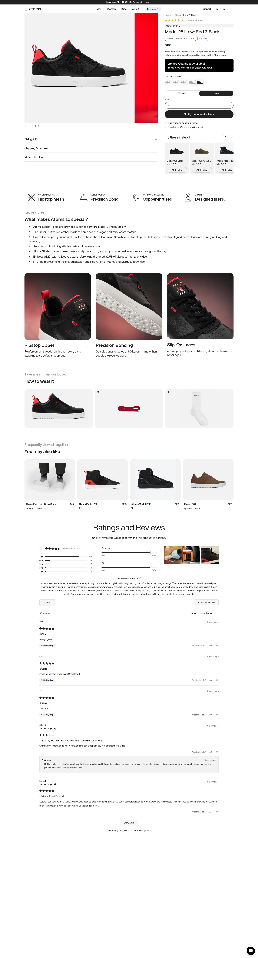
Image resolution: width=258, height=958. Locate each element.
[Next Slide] (216, 555)
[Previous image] (26, 126)
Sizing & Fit (31, 139)
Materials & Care (34, 157)
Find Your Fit (153, 9)
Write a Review (196, 20)
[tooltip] (139, 578)
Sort (193, 613)
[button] (65, 556)
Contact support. (140, 830)
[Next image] (31, 126)
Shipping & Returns (36, 148)
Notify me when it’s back (199, 114)
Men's (216, 93)
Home (168, 15)
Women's (182, 93)
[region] (191, 555)
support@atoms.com (74, 767)
